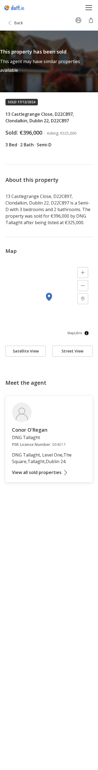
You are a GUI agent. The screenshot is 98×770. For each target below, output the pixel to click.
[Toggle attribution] (86, 333)
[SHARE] (91, 20)
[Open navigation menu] (89, 7)
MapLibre (75, 333)
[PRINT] (78, 20)
